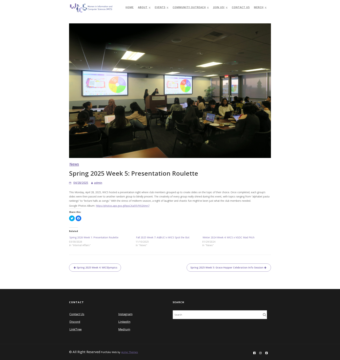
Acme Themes (129, 352)
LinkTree (75, 329)
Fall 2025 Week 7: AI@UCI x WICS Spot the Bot (162, 237)
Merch (259, 7)
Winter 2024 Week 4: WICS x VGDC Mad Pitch (228, 237)
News (74, 163)
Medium (124, 329)
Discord (74, 322)
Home (130, 7)
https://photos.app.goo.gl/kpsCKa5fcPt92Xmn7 (122, 205)
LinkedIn (124, 322)
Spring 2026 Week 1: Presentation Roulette (93, 237)
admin (98, 183)
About (143, 7)
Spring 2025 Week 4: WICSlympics (97, 267)
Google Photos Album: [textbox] (109, 205)
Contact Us (241, 7)
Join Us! (219, 7)
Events (160, 7)
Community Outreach (189, 7)
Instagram (125, 314)
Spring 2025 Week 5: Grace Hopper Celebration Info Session (226, 267)
